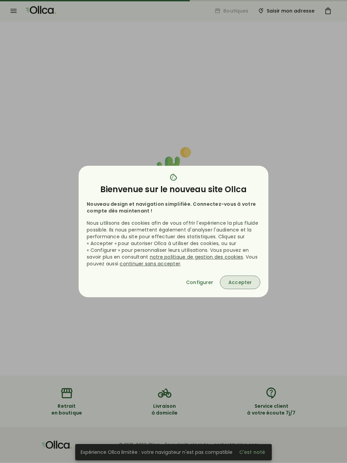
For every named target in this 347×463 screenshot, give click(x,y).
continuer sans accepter (150, 263)
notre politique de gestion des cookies (196, 257)
